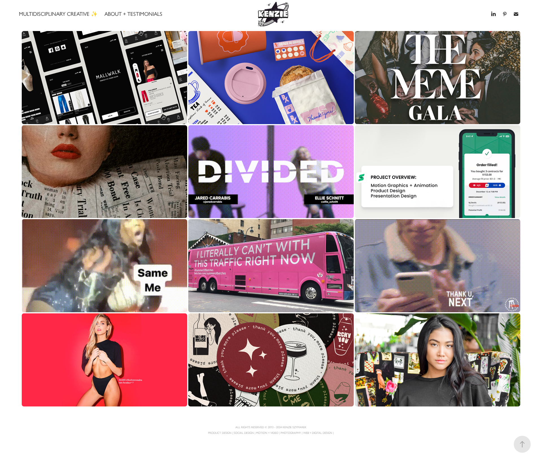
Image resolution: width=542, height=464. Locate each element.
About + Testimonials (133, 14)
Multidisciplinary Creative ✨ (58, 14)
